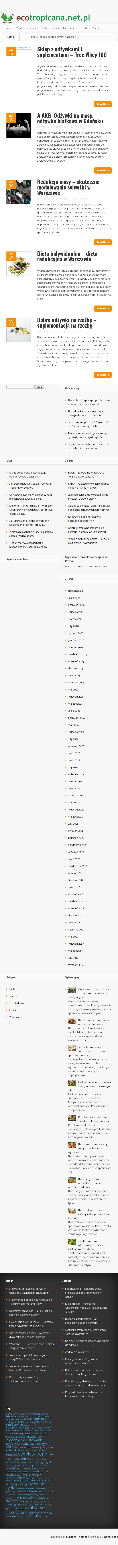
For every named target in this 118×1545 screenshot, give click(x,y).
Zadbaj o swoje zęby (77, 1352)
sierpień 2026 (75, 590)
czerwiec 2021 (76, 795)
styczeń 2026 (76, 633)
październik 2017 (77, 901)
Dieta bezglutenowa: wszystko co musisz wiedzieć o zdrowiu (85, 1183)
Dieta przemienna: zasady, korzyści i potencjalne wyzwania (88, 1148)
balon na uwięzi (17, 1419)
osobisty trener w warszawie (29, 1456)
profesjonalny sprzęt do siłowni (26, 1466)
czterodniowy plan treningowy (26, 1427)
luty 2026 (73, 626)
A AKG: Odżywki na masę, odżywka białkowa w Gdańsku (70, 118)
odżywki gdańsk (44, 1447)
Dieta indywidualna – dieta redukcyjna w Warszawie (67, 256)
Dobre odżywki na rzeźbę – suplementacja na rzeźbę (66, 322)
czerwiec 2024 (76, 717)
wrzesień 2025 (76, 661)
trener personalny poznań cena (29, 1493)
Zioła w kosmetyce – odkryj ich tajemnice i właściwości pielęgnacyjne (88, 993)
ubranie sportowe (25, 1510)
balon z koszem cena (35, 1418)
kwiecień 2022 (76, 774)
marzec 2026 (75, 619)
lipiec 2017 (74, 922)
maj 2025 (73, 689)
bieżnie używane (14, 1424)
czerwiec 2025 (76, 682)
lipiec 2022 (74, 760)
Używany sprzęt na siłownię (29, 1514)
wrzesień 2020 (76, 852)
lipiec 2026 (74, 597)
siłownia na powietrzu (24, 1468)
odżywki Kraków (17, 1450)
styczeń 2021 (75, 830)
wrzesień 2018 (76, 873)
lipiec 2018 (74, 887)
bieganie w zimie (41, 1422)
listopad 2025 (76, 647)
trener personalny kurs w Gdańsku (29, 1489)
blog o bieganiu (30, 1425)
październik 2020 (77, 844)
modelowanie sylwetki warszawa (24, 1442)
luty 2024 (73, 739)
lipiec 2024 (74, 710)
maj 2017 (73, 936)
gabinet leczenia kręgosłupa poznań (28, 1432)
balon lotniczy (24, 1416)
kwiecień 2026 (76, 612)
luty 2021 (73, 823)
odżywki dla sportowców (26, 1447)
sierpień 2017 (75, 915)
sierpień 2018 (75, 880)
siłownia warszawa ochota (24, 1472)
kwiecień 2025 (76, 696)
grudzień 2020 (76, 837)
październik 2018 (77, 866)
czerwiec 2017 (76, 929)
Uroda (85, 28)
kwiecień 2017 (76, 943)
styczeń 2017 (75, 964)
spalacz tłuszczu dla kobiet (29, 1480)
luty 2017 (73, 957)
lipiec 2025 (74, 675)
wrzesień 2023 (76, 746)
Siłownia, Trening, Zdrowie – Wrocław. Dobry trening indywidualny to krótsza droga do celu (31, 509)
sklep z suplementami (23, 1476)
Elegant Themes (76, 1536)
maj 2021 (73, 802)
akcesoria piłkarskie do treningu (22, 1414)
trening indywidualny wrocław (27, 1499)
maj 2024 (73, 724)
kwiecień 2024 (76, 732)
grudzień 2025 (76, 640)
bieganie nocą (17, 1422)
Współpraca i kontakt (26, 28)
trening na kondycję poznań (24, 1504)
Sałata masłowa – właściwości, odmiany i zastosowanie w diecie (86, 1245)
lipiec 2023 (74, 753)
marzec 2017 (75, 950)
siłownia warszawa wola (27, 1473)
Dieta (44, 28)
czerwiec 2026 (76, 604)
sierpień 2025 (75, 668)
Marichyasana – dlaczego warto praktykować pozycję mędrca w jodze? (83, 1292)
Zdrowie (96, 28)
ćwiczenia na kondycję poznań (33, 1516)
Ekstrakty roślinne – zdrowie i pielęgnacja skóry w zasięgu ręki (89, 1086)
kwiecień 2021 (76, 809)
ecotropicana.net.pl (62, 61)
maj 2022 (73, 767)
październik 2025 (77, 654)
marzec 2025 (75, 703)
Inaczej (55, 28)
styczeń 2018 (75, 894)
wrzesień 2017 (76, 908)
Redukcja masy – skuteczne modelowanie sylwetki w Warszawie (68, 187)
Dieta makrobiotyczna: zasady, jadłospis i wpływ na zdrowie (89, 1214)
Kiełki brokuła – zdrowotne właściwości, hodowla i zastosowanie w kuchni (86, 1307)
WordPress (111, 1536)
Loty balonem (70, 28)
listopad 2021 (75, 781)
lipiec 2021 (74, 788)
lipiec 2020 (74, 859)
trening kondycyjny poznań (35, 1501)
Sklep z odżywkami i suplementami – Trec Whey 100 (72, 51)
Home (9, 28)
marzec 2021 (75, 816)
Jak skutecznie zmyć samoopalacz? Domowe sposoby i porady (87, 1051)
